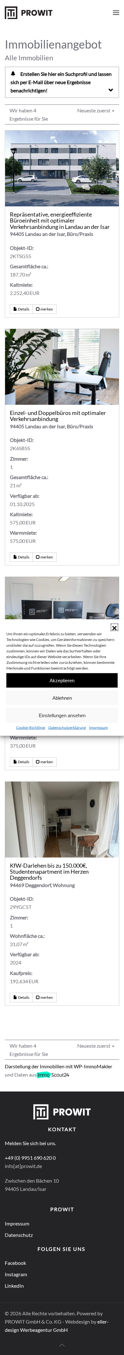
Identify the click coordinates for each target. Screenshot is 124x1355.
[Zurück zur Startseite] (28, 12)
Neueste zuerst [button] (94, 110)
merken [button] (46, 309)
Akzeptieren (62, 680)
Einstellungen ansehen (62, 715)
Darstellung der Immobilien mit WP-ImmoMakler (58, 1066)
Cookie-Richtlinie (30, 727)
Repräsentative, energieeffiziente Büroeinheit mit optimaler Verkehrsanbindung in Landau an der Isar (60, 220)
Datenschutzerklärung (67, 727)
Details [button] (23, 309)
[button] (114, 627)
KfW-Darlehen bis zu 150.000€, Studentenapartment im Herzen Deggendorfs (49, 871)
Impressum (98, 727)
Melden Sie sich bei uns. (30, 1143)
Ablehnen (62, 697)
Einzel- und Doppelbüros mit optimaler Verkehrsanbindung (58, 416)
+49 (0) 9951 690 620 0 (30, 1158)
